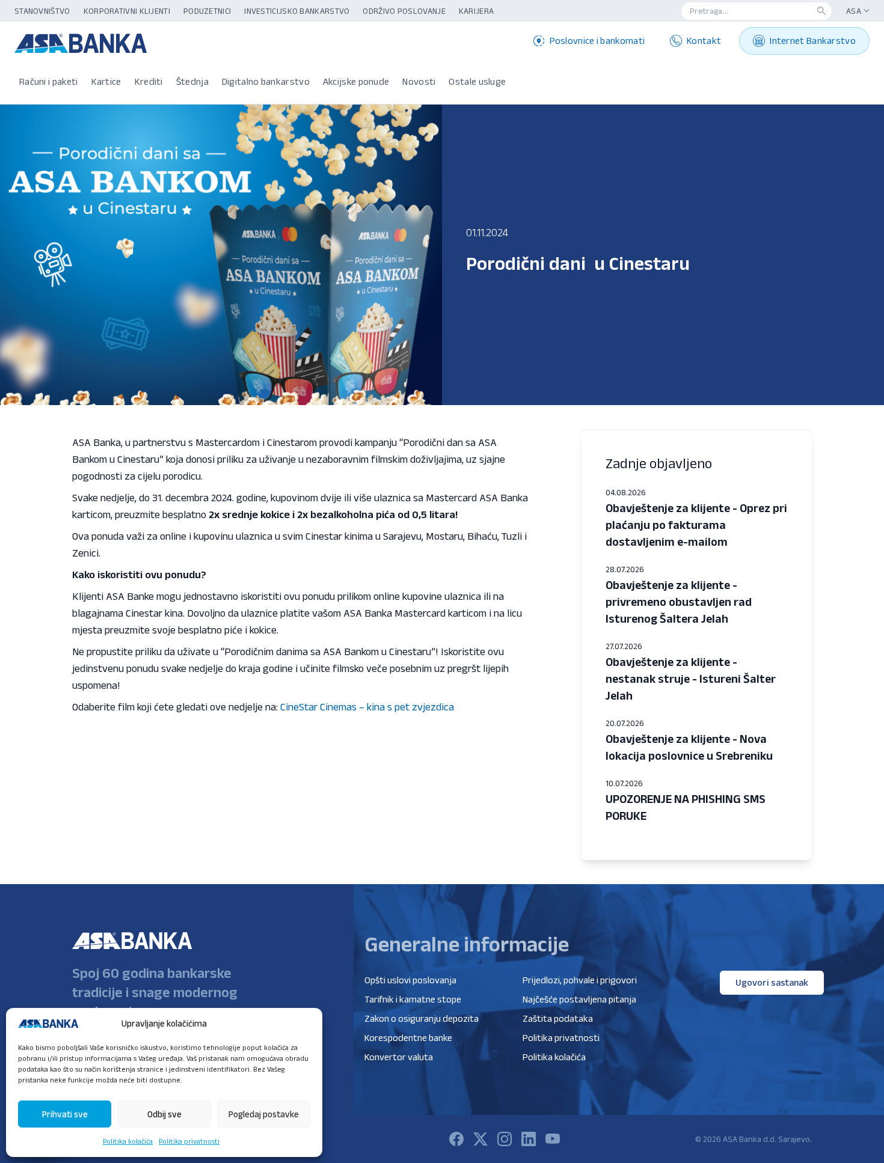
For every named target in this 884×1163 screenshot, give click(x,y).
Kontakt (704, 40)
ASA (853, 11)
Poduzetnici (207, 11)
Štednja (192, 81)
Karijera (476, 11)
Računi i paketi (48, 81)
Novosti (418, 81)
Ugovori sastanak (771, 982)
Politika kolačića (128, 1141)
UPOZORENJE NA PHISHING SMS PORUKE (686, 807)
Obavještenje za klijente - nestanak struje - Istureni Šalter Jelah (691, 678)
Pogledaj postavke (264, 1114)
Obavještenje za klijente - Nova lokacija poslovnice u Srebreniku (689, 747)
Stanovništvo (42, 11)
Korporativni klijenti (127, 11)
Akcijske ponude (356, 81)
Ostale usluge (477, 81)
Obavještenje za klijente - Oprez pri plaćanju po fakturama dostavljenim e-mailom (696, 524)
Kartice (106, 81)
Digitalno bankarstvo (266, 81)
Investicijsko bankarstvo (296, 11)
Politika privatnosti (189, 1141)
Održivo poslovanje (404, 11)
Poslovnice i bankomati (597, 40)
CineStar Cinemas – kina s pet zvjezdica (367, 707)
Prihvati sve (65, 1114)
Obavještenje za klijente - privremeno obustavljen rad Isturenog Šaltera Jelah (679, 601)
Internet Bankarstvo (813, 40)
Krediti (149, 81)
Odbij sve (164, 1114)
